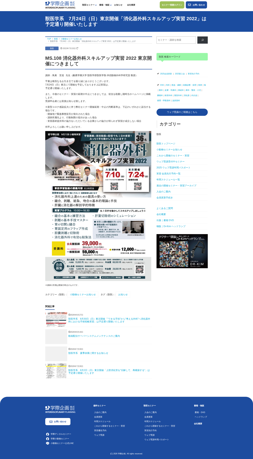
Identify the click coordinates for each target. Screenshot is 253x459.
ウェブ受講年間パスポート (156, 439)
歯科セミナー (99, 405)
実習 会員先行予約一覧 (169, 173)
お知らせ (118, 5)
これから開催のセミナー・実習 (173, 155)
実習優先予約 (100, 430)
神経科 (181, 90)
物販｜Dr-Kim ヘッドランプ (171, 226)
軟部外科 (168, 95)
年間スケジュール (102, 421)
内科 (168, 85)
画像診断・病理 (189, 85)
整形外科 (178, 95)
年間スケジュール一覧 (168, 179)
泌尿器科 (176, 100)
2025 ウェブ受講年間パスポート (173, 167)
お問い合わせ (199, 5)
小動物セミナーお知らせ (83, 294)
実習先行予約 (193, 74)
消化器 (186, 95)
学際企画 (122, 454)
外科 (162, 85)
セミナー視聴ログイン (172, 5)
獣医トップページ (166, 143)
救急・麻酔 (176, 85)
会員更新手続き (165, 197)
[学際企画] (60, 4)
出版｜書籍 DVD (165, 220)
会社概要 (131, 5)
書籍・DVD (200, 412)
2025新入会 (180, 74)
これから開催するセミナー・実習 (109, 426)
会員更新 (98, 417)
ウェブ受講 (99, 435)
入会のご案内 (164, 191)
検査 (200, 85)
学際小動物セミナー (60, 438)
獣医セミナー (88, 5)
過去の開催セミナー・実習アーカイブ (176, 185)
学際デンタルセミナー (61, 434)
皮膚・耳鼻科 (170, 90)
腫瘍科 (160, 95)
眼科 (161, 90)
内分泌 (194, 95)
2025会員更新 (166, 74)
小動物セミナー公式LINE (62, 443)
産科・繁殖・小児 (193, 90)
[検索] (202, 40)
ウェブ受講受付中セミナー (171, 161)
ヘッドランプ (201, 417)
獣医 (52, 48)
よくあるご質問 (165, 208)
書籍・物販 (104, 5)
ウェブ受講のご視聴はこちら (182, 112)
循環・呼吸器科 (163, 100)
